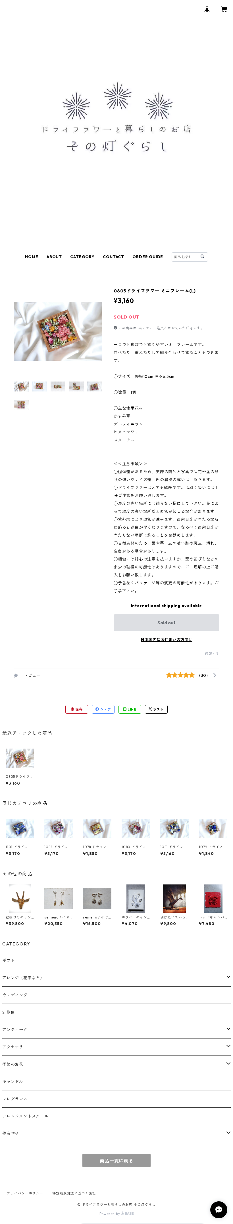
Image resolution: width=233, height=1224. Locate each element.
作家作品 (10, 1133)
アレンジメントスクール (25, 1116)
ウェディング (15, 995)
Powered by (110, 1214)
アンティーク (15, 1029)
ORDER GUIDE (147, 256)
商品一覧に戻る (116, 1161)
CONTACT (113, 256)
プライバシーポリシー (25, 1193)
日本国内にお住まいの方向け (166, 639)
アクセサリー (15, 1047)
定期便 (8, 1012)
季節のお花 (12, 1064)
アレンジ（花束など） (23, 977)
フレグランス (15, 1098)
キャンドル (12, 1081)
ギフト (8, 960)
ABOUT (54, 256)
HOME (31, 256)
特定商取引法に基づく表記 (74, 1193)
